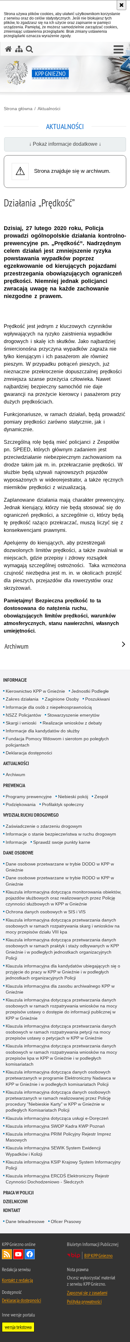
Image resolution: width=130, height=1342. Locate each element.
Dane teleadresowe (25, 1221)
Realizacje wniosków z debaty (72, 722)
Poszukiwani (97, 699)
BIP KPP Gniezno (98, 1255)
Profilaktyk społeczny (63, 804)
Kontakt (12, 1210)
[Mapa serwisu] (19, 49)
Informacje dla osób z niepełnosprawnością (49, 707)
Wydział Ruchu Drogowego (31, 815)
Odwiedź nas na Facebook (30, 1254)
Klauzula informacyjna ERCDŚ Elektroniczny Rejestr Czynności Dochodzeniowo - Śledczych (57, 1178)
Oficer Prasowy (66, 1221)
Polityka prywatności (84, 1301)
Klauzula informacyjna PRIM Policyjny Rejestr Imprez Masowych (58, 1136)
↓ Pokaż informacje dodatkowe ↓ (65, 144)
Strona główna (18, 108)
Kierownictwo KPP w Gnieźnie (35, 691)
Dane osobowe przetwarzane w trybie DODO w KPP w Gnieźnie (60, 866)
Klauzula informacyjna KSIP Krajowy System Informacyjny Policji (63, 1164)
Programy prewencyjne (29, 796)
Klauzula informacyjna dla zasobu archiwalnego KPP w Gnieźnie (60, 989)
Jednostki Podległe (90, 691)
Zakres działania (22, 699)
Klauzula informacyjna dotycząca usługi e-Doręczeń (57, 1118)
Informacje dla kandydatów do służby (43, 730)
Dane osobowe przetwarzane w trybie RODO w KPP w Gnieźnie (60, 880)
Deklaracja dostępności (29, 752)
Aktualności (49, 108)
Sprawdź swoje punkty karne (61, 842)
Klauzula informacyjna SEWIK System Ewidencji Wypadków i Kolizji (53, 1150)
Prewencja (14, 785)
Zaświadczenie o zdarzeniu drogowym (44, 826)
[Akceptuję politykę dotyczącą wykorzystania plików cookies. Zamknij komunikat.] (121, 5)
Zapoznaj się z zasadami (87, 1292)
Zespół (101, 796)
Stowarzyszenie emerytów (73, 715)
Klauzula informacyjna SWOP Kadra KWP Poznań (55, 1126)
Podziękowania (21, 804)
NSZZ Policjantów (23, 715)
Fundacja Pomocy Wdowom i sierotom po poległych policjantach (57, 741)
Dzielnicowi (15, 1201)
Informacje (15, 680)
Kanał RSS (7, 1254)
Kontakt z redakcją (17, 1280)
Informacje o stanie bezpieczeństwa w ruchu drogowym (61, 834)
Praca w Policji (18, 1192)
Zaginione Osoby (62, 699)
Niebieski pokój (73, 796)
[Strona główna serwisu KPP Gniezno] (8, 49)
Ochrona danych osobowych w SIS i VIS (46, 911)
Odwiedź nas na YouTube (18, 1254)
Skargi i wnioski (21, 722)
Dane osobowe (18, 852)
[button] (118, 49)
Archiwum (15, 774)
